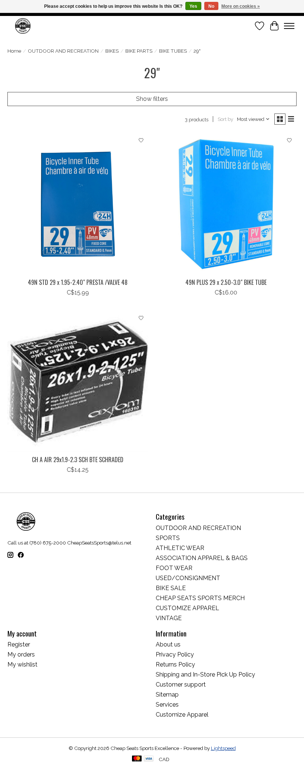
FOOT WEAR (174, 568)
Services (167, 704)
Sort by (225, 119)
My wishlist (22, 664)
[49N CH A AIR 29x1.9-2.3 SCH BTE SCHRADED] (77, 381)
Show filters (152, 98)
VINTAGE (169, 618)
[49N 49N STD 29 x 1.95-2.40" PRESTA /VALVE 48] (77, 204)
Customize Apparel (182, 714)
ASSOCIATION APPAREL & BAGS (202, 558)
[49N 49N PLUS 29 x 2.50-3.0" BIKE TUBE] (226, 204)
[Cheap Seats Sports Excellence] (22, 25)
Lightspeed (223, 748)
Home (14, 51)
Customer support (181, 684)
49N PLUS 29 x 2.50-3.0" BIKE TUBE (226, 282)
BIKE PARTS (138, 51)
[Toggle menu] (289, 26)
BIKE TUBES (173, 51)
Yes (193, 6)
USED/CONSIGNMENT (188, 578)
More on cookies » (240, 6)
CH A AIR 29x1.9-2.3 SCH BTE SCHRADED (77, 459)
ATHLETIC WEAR (180, 548)
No (211, 6)
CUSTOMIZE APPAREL (187, 608)
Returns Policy (175, 664)
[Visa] (148, 759)
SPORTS (168, 538)
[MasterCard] (137, 759)
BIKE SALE (171, 588)
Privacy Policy (175, 654)
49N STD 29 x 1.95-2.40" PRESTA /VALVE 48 (78, 282)
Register (18, 644)
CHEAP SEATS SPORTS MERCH (200, 598)
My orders (21, 654)
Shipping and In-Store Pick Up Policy (205, 674)
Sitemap (167, 694)
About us (168, 644)
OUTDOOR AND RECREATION (63, 51)
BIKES (112, 51)
